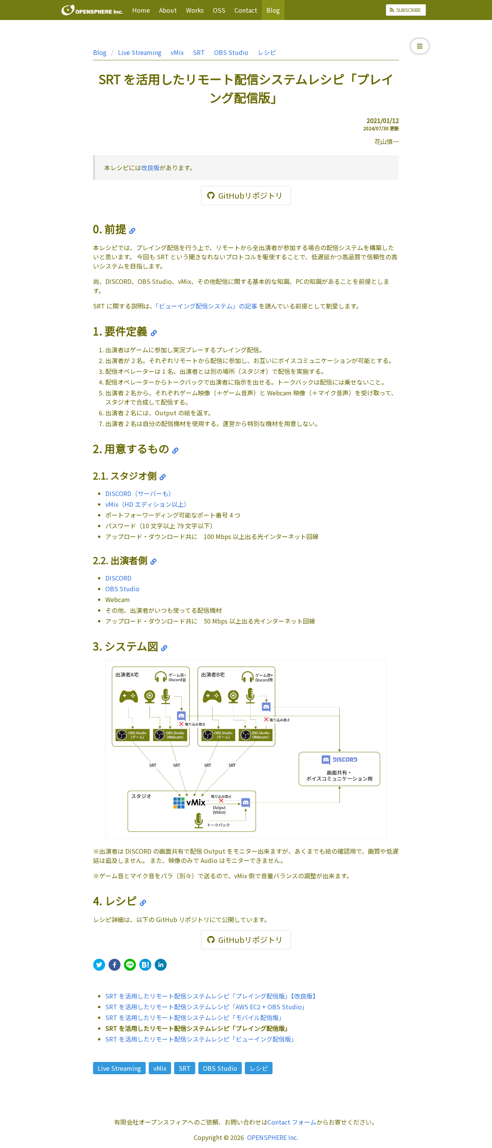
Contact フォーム (292, 1121)
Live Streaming (139, 52)
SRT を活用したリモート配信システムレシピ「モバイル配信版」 (195, 1017)
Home (141, 10)
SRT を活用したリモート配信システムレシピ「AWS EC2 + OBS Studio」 (206, 1006)
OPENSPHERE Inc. (272, 1137)
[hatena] (145, 966)
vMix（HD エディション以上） (147, 504)
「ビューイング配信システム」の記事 (206, 305)
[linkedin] (161, 966)
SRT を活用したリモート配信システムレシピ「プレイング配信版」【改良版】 (212, 995)
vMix (177, 52)
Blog (273, 10)
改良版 (150, 167)
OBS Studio (231, 52)
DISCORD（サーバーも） (140, 493)
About (168, 10)
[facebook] (114, 966)
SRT (199, 52)
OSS (219, 10)
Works (195, 10)
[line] (130, 966)
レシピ (267, 52)
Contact (245, 10)
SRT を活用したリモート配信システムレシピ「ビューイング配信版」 (201, 1038)
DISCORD (118, 577)
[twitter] (99, 966)
